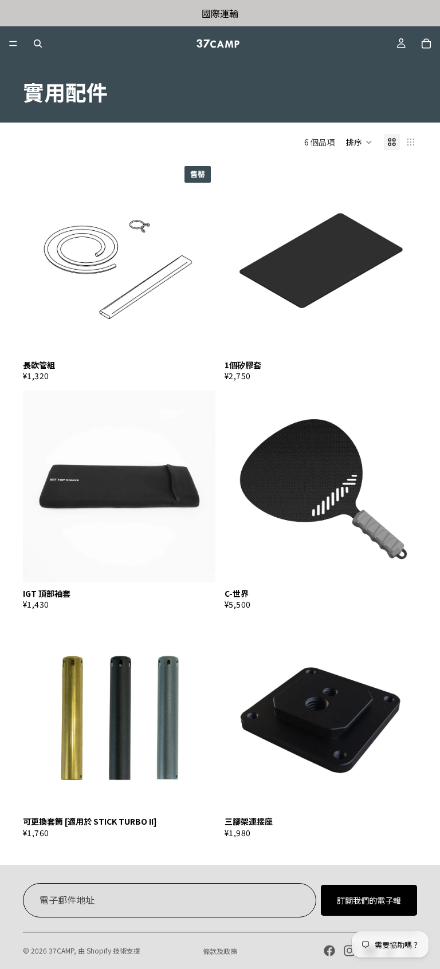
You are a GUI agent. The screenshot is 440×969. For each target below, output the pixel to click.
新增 (409, 336)
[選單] (13, 43)
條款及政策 (220, 951)
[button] (359, 142)
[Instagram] (349, 951)
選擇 (409, 564)
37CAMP (61, 950)
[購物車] (426, 43)
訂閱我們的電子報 (369, 900)
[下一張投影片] (198, 714)
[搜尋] (37, 43)
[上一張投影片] (40, 714)
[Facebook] (329, 951)
